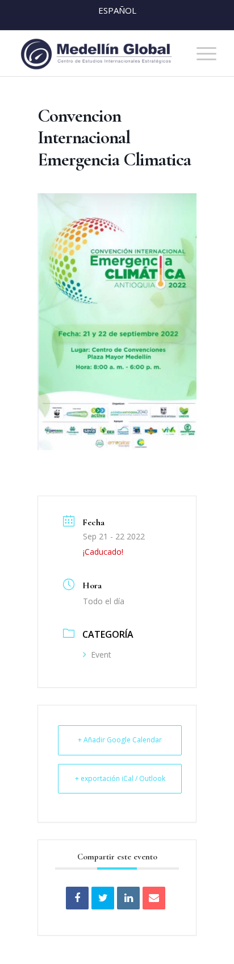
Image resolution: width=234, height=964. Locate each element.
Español (117, 10)
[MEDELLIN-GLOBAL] (97, 53)
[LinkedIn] (128, 898)
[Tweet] (102, 898)
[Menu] (200, 53)
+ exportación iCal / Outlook (120, 778)
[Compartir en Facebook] (77, 898)
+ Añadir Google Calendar (120, 740)
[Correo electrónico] (154, 898)
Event (101, 654)
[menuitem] (200, 53)
